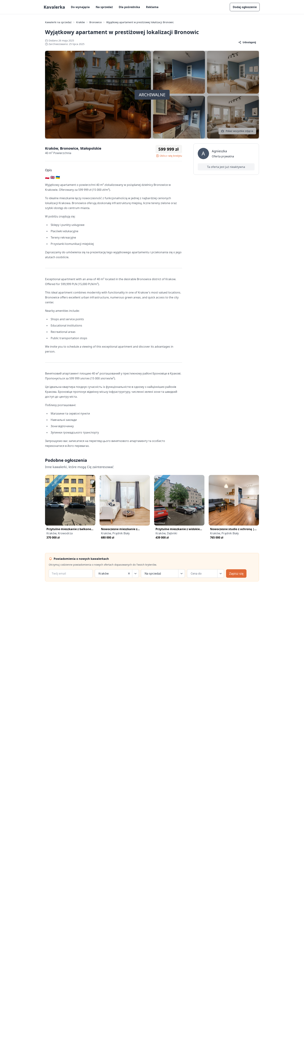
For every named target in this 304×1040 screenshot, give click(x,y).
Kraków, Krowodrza (59, 533)
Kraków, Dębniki (166, 533)
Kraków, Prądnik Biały (115, 533)
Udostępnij (249, 42)
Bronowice (95, 22)
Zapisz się (236, 573)
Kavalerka (54, 7)
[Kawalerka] (70, 500)
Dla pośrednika (129, 7)
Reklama (152, 7)
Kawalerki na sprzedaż (58, 22)
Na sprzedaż (104, 7)
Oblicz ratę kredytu (171, 155)
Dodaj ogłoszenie (245, 7)
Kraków (80, 22)
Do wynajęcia (80, 7)
